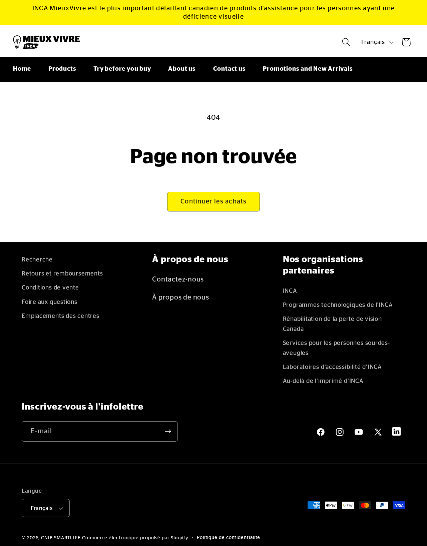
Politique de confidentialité (228, 537)
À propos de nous (180, 297)
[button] (346, 42)
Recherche (37, 259)
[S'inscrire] (167, 431)
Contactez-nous (178, 279)
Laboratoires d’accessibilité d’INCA (332, 367)
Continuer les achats (213, 201)
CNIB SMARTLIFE (61, 538)
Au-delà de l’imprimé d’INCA (323, 381)
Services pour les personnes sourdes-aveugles (336, 348)
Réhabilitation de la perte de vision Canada (332, 324)
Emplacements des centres (60, 316)
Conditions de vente (50, 288)
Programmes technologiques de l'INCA (338, 305)
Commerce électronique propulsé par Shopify (135, 538)
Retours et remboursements (62, 273)
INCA (290, 291)
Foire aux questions (49, 302)
